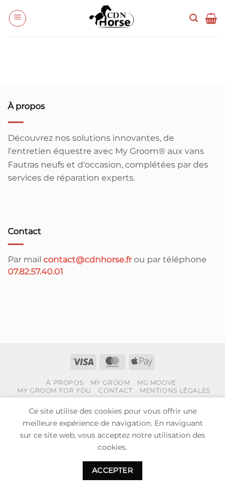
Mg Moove (156, 382)
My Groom (110, 382)
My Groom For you (54, 390)
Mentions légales (175, 390)
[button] (17, 18)
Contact (115, 390)
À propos (64, 382)
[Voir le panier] (211, 18)
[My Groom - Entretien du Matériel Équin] (112, 18)
